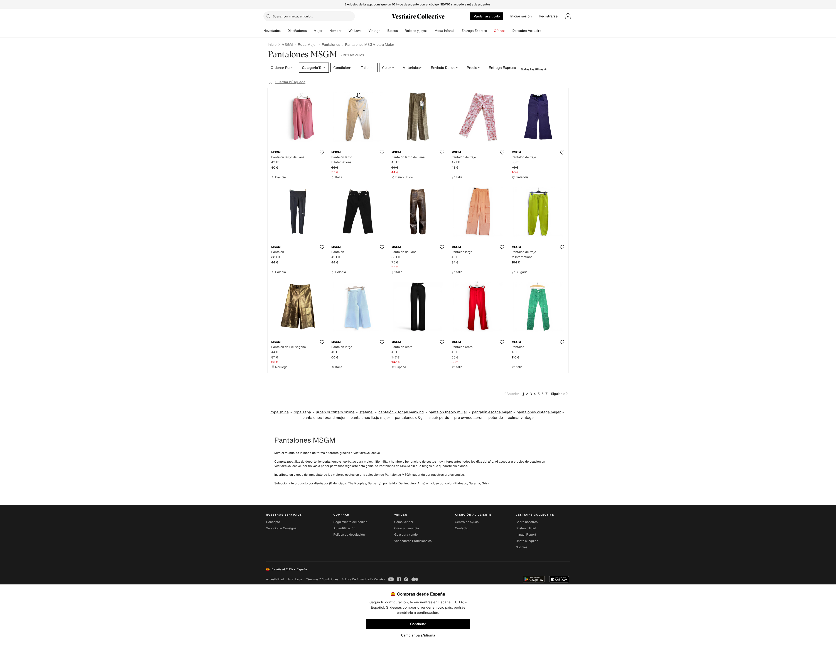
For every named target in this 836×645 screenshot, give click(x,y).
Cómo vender (403, 522)
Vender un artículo (487, 16)
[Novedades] (284, 30)
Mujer (318, 30)
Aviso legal (295, 579)
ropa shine (279, 412)
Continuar (418, 623)
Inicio (272, 44)
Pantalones (331, 44)
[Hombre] (345, 30)
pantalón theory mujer (448, 412)
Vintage (374, 30)
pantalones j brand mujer (324, 417)
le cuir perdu (438, 417)
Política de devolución (349, 534)
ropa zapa (302, 412)
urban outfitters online (335, 412)
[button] (568, 16)
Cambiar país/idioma (418, 635)
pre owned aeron (469, 417)
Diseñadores (297, 30)
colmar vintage (521, 417)
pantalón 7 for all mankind (401, 412)
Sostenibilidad (526, 528)
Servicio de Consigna (281, 528)
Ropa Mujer (307, 44)
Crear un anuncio (406, 528)
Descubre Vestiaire (526, 30)
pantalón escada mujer (492, 412)
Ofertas (499, 30)
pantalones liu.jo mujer (370, 417)
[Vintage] (384, 30)
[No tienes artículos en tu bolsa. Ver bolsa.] (568, 16)
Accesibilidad (275, 579)
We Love (355, 30)
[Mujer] (326, 30)
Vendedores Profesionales (412, 541)
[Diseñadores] (310, 30)
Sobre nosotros (527, 522)
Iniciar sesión (521, 16)
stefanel (366, 412)
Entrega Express (474, 30)
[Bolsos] (401, 30)
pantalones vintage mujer (539, 412)
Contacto (461, 528)
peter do (495, 417)
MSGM (287, 44)
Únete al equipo (527, 541)
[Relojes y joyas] (431, 30)
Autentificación (344, 528)
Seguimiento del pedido (350, 522)
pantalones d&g (409, 417)
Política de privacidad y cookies (363, 579)
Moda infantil (445, 30)
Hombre (335, 30)
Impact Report (526, 534)
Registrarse (548, 16)
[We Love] (365, 30)
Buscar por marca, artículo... (293, 16)
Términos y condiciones (322, 579)
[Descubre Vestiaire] (544, 30)
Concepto (273, 522)
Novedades (272, 30)
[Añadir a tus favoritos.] (321, 152)
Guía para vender (406, 534)
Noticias (521, 547)
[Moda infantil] (458, 30)
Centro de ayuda (467, 522)
